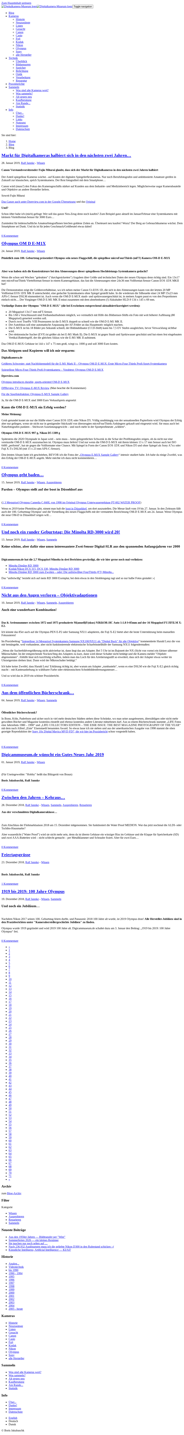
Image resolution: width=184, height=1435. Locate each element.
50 (10, 1108)
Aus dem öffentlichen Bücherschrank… (37, 692)
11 (10, 982)
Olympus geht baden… (22, 474)
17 (10, 1001)
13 (10, 988)
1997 (11, 1283)
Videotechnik (16, 1266)
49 (10, 1105)
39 (10, 1072)
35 (10, 1059)
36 (10, 1063)
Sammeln (51, 539)
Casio (12, 1338)
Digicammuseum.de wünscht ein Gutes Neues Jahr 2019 (52, 754)
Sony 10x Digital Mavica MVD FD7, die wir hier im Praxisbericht (70, 731)
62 (10, 1147)
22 (10, 1017)
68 (10, 1166)
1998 (11, 1286)
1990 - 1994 (15, 1273)
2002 (11, 1299)
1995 (11, 1276)
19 (10, 1008)
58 (10, 1134)
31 (10, 1046)
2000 (11, 1292)
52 (10, 1114)
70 (10, 1172)
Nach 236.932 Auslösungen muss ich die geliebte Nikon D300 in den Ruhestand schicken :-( (61, 1246)
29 (10, 1040)
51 (10, 1111)
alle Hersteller (16, 1358)
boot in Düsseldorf (76, 508)
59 (10, 1137)
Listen (12, 1329)
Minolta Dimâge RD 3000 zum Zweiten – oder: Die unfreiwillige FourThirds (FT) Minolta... (61, 572)
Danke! (13, 1405)
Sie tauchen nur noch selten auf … (28, 1243)
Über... (12, 1402)
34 (10, 1056)
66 (10, 1159)
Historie (13, 1322)
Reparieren (85, 805)
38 (10, 1069)
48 (10, 1101)
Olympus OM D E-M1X (23, 243)
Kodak (12, 1345)
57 (10, 1130)
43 (10, 1085)
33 (10, 1053)
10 (10, 979)
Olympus (14, 1351)
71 (10, 1176)
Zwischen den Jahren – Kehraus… (33, 797)
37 (10, 1066)
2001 (11, 1295)
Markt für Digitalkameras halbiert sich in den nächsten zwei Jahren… (66, 155)
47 (10, 1098)
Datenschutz (16, 1411)
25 (10, 1027)
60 (10, 1140)
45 (10, 1092)
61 (10, 1143)
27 (10, 1034)
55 (10, 1124)
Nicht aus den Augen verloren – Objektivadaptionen (49, 595)
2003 (11, 1302)
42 (10, 1082)
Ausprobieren (54, 482)
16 (10, 998)
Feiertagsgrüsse (15, 854)
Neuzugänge (16, 1326)
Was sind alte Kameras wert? (25, 1372)
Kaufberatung (16, 1381)
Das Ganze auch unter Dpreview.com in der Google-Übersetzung (38, 201)
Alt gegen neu (17, 1378)
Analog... (14, 1263)
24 (10, 1024)
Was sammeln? (17, 1375)
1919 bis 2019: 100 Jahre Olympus (33, 891)
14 (10, 992)
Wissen (41, 162)
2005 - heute (16, 1308)
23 (10, 1021)
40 (10, 1076)
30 (10, 1043)
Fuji (11, 1342)
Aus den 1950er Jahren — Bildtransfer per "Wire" (37, 1236)
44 (10, 1088)
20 (10, 1011)
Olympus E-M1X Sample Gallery (99, 454)
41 (10, 1079)
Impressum (15, 1408)
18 (10, 1005)
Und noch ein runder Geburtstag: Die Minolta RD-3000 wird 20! (60, 532)
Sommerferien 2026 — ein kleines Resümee (34, 1240)
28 (10, 1037)
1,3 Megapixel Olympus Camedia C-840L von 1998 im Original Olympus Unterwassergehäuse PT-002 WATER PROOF (71, 502)
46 (10, 1095)
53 (10, 1118)
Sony (12, 1355)
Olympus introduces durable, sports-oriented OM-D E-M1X (35, 381)
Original (90, 201)
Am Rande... (16, 1385)
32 (10, 1050)
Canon (12, 1335)
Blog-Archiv (14, 1193)
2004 (11, 1305)
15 (10, 995)
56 (10, 1127)
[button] (14, 16)
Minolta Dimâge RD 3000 (23, 565)
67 (10, 1163)
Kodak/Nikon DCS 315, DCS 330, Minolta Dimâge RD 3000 (44, 568)
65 (10, 1156)
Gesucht (13, 1332)
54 (10, 1121)
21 (10, 1014)
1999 (11, 1289)
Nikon (12, 1348)
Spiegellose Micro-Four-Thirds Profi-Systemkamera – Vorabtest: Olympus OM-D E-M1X (52, 369)
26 (10, 1030)
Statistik (13, 1388)
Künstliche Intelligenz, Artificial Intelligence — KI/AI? (40, 1249)
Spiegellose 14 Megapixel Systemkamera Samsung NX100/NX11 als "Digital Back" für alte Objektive (80, 641)
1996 (11, 1279)
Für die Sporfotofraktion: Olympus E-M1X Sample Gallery (35, 394)
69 (10, 1169)
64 (10, 1153)
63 (10, 1150)
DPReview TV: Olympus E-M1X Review (25, 388)
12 (10, 985)
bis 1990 (13, 1270)
